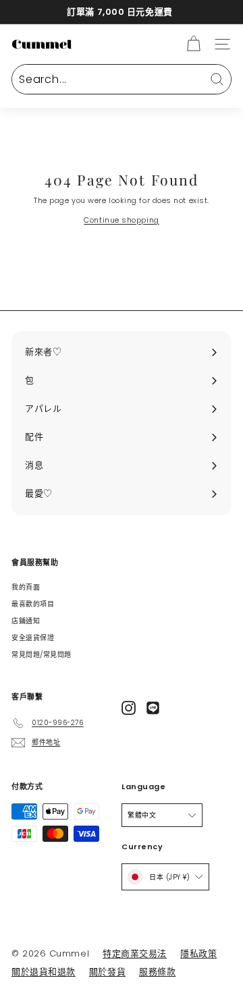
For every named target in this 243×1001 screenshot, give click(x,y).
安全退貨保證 (32, 638)
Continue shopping (121, 219)
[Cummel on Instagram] (129, 708)
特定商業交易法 (135, 953)
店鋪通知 (25, 621)
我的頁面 (25, 587)
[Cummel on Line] (153, 708)
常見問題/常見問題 (41, 655)
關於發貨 (107, 971)
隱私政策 (198, 953)
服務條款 (157, 971)
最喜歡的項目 (32, 604)
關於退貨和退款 (43, 971)
